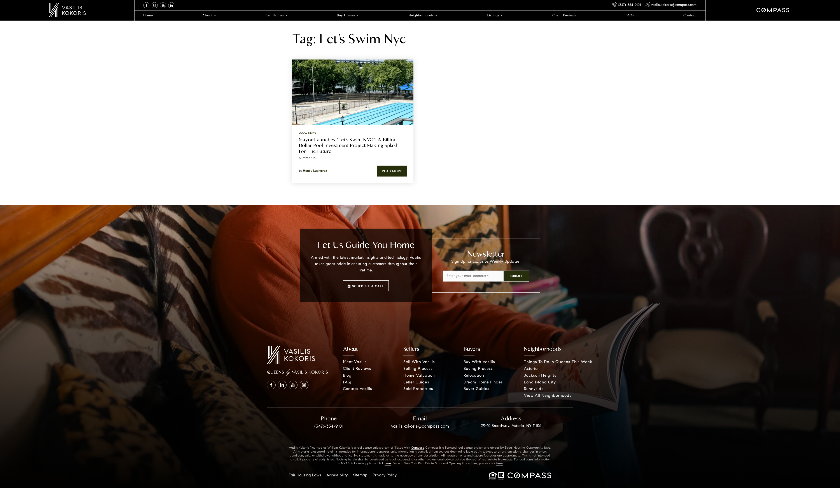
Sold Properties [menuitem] (418, 389)
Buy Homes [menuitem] (347, 15)
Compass (417, 448)
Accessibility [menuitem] (337, 476)
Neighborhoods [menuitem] (421, 15)
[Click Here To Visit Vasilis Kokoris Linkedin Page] (171, 5)
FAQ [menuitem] (347, 383)
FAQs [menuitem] (629, 15)
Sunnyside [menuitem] (534, 389)
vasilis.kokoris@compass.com (674, 5)
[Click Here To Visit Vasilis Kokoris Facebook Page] (146, 5)
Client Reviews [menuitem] (564, 15)
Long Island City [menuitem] (540, 383)
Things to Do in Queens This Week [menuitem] (558, 362)
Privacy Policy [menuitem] (385, 476)
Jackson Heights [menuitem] (540, 376)
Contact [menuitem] (690, 15)
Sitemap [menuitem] (360, 476)
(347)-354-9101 (629, 5)
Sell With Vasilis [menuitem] (419, 362)
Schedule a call (367, 286)
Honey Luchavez (315, 171)
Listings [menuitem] (494, 15)
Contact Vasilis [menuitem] (357, 389)
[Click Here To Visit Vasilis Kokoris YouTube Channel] (163, 5)
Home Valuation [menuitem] (419, 376)
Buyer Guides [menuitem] (476, 389)
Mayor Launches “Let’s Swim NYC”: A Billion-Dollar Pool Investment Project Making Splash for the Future (349, 145)
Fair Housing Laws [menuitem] (305, 476)
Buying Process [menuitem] (478, 369)
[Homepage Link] (67, 10)
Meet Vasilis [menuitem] (355, 362)
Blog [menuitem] (347, 376)
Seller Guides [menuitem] (416, 383)
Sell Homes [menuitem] (275, 15)
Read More (392, 171)
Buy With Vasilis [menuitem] (479, 362)
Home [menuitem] (148, 15)
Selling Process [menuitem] (418, 369)
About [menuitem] (208, 15)
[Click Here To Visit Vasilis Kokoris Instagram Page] (155, 5)
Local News (307, 133)
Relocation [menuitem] (474, 376)
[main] (420, 102)
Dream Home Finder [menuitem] (483, 383)
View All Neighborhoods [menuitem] (547, 396)
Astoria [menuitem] (531, 369)
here (388, 463)
